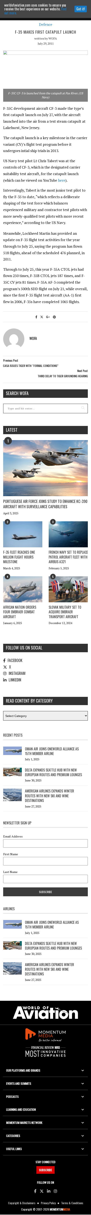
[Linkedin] (48, 1191)
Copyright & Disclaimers (21, 1203)
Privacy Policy (48, 1203)
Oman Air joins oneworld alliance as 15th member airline (52, 751)
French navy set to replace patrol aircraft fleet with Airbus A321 (68, 557)
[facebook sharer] (36, 316)
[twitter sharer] (41, 316)
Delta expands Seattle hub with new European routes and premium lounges (53, 772)
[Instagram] (55, 1191)
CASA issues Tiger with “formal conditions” (30, 365)
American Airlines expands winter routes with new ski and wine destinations (49, 795)
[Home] (45, 1012)
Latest (12, 430)
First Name (10, 854)
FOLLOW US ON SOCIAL (24, 647)
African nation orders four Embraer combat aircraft (19, 612)
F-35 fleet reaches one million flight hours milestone (19, 557)
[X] (42, 1191)
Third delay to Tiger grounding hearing (63, 376)
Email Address (13, 836)
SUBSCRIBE (45, 1170)
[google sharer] (48, 316)
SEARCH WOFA (17, 393)
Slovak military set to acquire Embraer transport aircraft (65, 612)
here (61, 180)
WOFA (52, 38)
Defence (45, 24)
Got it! (80, 8)
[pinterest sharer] (54, 316)
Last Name (10, 872)
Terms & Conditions (72, 1203)
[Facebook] (35, 1191)
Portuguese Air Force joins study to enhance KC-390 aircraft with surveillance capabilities (45, 503)
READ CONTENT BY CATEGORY (29, 700)
